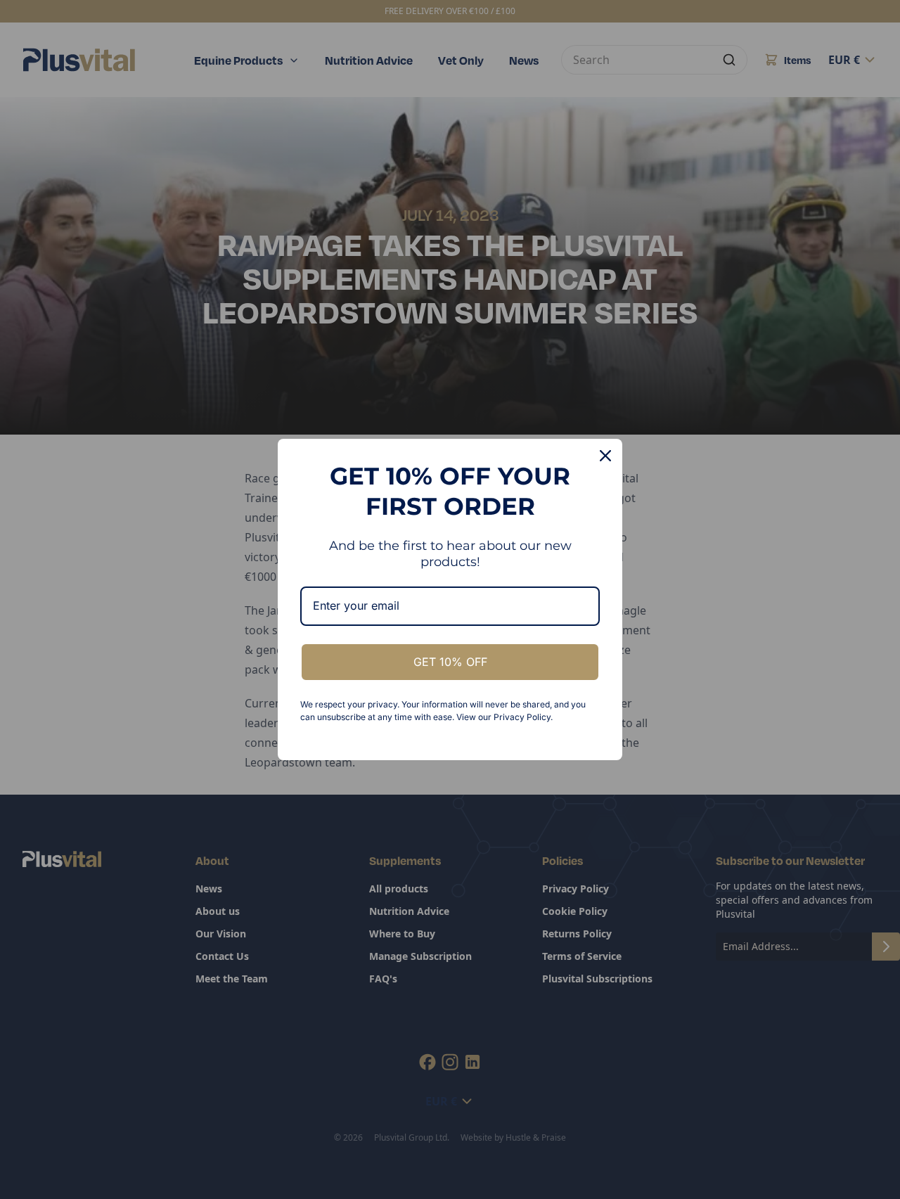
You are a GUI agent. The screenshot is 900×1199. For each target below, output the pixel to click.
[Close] (605, 456)
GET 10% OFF (450, 662)
